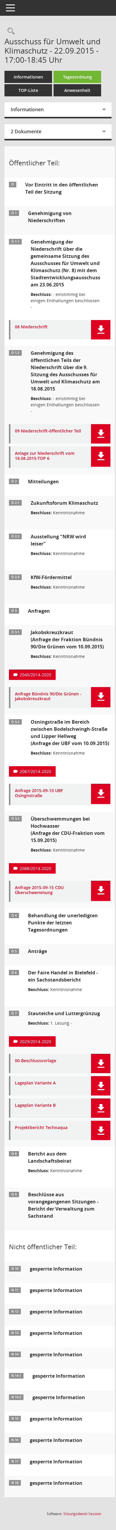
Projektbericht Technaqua (41, 1127)
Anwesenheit (77, 90)
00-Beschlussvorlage (35, 1060)
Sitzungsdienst (82, 1513)
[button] (100, 329)
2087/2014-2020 (35, 771)
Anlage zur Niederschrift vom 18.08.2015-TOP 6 (44, 456)
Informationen (28, 77)
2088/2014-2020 (35, 868)
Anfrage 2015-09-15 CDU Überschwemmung (39, 890)
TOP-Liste (28, 90)
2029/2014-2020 (35, 1041)
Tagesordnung (77, 77)
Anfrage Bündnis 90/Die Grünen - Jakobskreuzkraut (48, 697)
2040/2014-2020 (35, 675)
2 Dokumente (26, 131)
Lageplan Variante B (35, 1105)
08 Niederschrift (31, 327)
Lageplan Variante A (35, 1083)
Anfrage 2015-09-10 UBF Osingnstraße (39, 793)
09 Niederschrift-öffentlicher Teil (48, 431)
